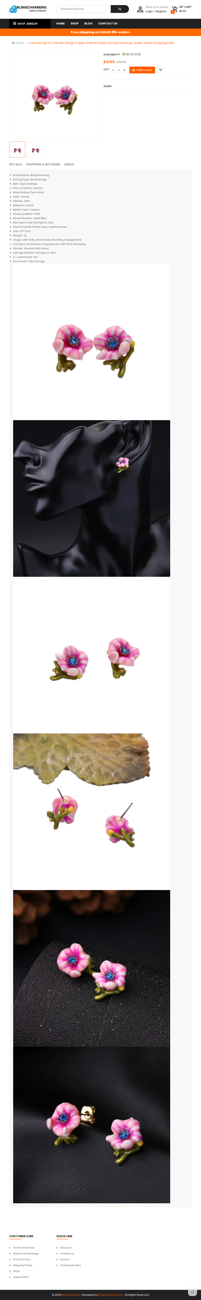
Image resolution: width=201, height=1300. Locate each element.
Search (64, 1259)
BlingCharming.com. (111, 1295)
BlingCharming (71, 1295)
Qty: (106, 69)
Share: (107, 86)
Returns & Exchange (25, 1253)
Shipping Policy (22, 1265)
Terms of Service (24, 1247)
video (69, 164)
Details (15, 164)
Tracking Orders (70, 1265)
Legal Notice (21, 1277)
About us (65, 1247)
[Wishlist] (160, 70)
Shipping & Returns (43, 164)
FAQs (16, 1271)
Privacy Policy (21, 1259)
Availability (111, 54)
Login (149, 11)
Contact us (67, 1253)
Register (161, 11)
